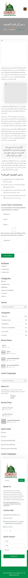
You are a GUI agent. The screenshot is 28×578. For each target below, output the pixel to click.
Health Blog (4, 287)
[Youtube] (10, 531)
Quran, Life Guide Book (13, 365)
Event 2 (9, 351)
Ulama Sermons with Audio (10, 448)
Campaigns (12, 29)
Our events (4, 293)
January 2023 (5, 272)
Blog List (3, 281)
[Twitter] (4, 531)
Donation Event (5, 284)
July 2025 (4, 266)
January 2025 (5, 269)
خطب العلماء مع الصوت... (7, 414)
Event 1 (4, 345)
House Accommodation (7, 290)
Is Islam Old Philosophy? (13, 358)
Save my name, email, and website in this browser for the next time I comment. (13, 234)
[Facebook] (7, 531)
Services (3, 296)
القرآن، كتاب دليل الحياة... (7, 407)
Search (21, 480)
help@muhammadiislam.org (12, 514)
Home (5, 29)
